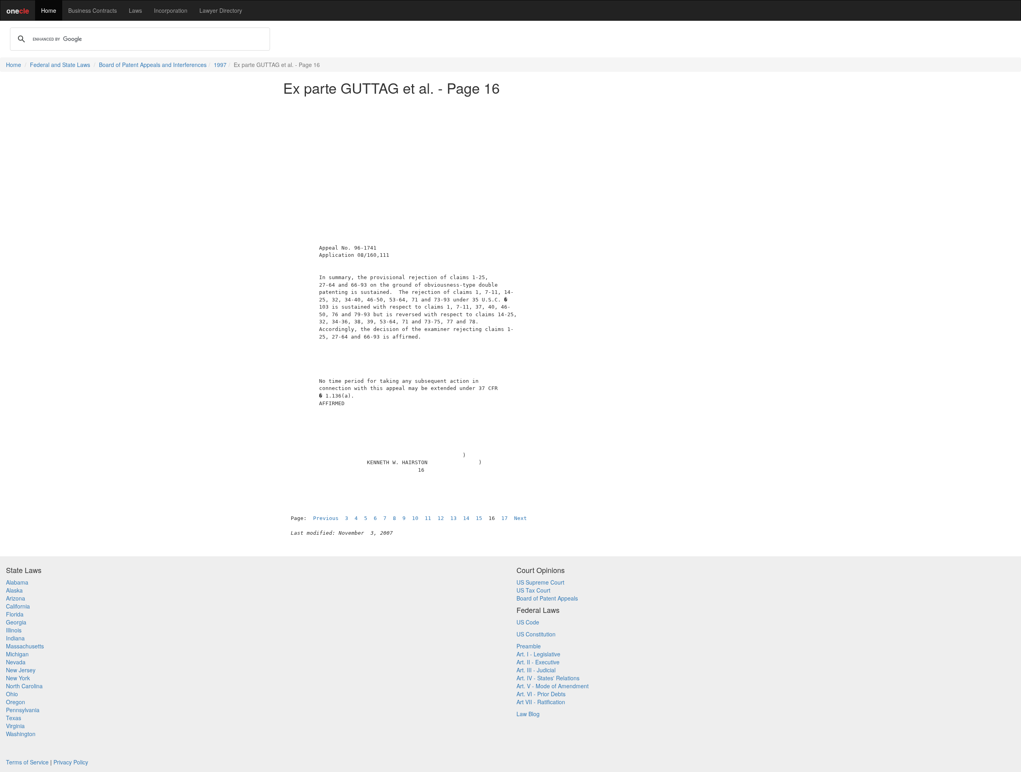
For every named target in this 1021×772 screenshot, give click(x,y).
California (18, 606)
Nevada (16, 662)
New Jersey (20, 670)
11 (428, 518)
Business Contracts (92, 10)
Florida (15, 614)
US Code (527, 622)
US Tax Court (533, 590)
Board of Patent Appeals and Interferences (153, 65)
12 (441, 518)
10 (415, 518)
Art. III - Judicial (536, 670)
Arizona (15, 598)
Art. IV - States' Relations (547, 678)
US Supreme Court (540, 582)
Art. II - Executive (538, 662)
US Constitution (536, 634)
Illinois (14, 630)
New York (18, 678)
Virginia (15, 726)
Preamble (528, 646)
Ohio (12, 694)
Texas (13, 718)
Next (520, 518)
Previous (326, 518)
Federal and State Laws (60, 65)
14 (466, 518)
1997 (220, 65)
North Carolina (24, 686)
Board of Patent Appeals (547, 598)
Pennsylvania (22, 710)
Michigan (17, 654)
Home (48, 10)
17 (504, 518)
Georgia (16, 622)
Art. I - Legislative (538, 654)
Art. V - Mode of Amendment (552, 686)
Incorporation (170, 10)
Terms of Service (27, 762)
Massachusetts (25, 646)
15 (479, 518)
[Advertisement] (510, 157)
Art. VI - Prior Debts (541, 694)
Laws (135, 10)
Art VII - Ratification (540, 702)
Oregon (15, 702)
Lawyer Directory (220, 10)
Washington (20, 734)
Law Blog (528, 714)
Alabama (17, 582)
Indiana (15, 638)
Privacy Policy (70, 762)
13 (453, 518)
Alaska (14, 590)
